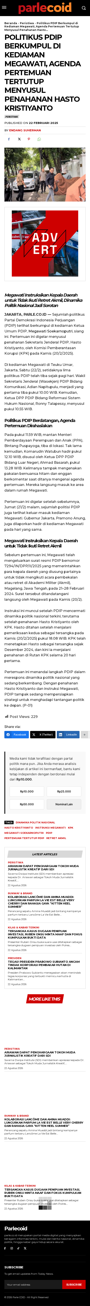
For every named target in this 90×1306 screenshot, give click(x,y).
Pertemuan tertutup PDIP (24, 838)
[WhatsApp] (39, 139)
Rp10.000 (27, 791)
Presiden (14, 958)
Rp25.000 (64, 791)
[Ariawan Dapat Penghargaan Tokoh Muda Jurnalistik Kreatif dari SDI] (45, 1025)
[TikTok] (18, 1248)
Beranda (10, 23)
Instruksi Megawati (50, 827)
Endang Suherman (25, 130)
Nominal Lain (64, 804)
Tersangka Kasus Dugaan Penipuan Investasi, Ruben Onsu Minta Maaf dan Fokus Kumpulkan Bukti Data (45, 934)
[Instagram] (11, 1248)
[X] (18, 139)
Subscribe (74, 1284)
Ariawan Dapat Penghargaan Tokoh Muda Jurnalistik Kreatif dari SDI (43, 867)
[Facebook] (8, 139)
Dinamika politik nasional (35, 822)
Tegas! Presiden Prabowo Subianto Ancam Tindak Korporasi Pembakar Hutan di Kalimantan (44, 965)
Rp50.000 (27, 804)
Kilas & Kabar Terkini (23, 927)
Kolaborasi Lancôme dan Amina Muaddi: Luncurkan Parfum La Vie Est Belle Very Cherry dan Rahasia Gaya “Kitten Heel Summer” (41, 901)
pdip (49, 832)
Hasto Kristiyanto (18, 827)
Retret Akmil (56, 838)
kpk (70, 827)
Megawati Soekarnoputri (50, 331)
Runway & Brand (20, 893)
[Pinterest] (28, 139)
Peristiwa (27, 23)
